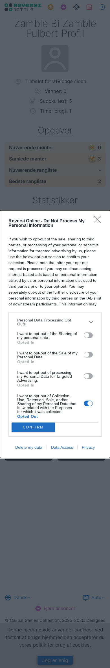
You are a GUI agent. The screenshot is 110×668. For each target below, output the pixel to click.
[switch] (88, 335)
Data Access (62, 447)
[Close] (99, 221)
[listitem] (55, 322)
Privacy (88, 447)
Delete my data (28, 447)
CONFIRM (33, 427)
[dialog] (55, 334)
